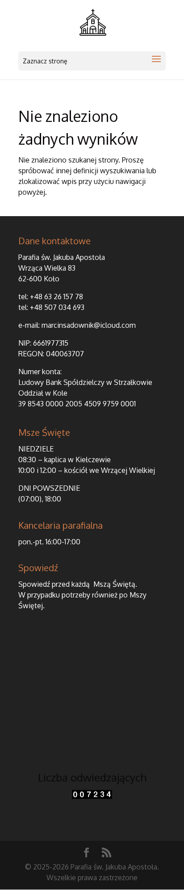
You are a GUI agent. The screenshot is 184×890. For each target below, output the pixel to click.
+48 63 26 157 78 (56, 296)
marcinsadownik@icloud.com (89, 325)
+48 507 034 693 (57, 307)
